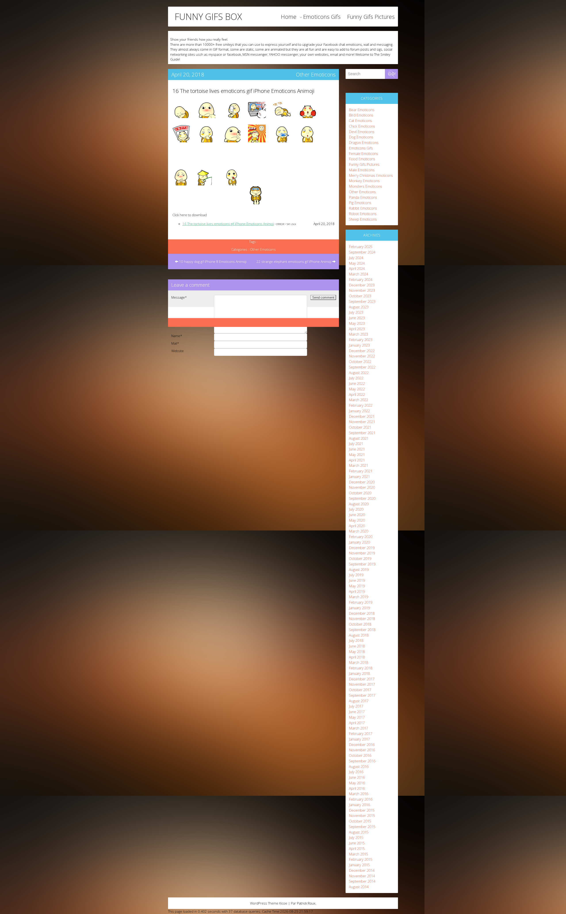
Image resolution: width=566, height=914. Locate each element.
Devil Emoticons (361, 131)
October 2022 (360, 361)
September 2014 (362, 881)
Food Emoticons (362, 158)
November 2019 (362, 552)
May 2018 (357, 651)
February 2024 (360, 279)
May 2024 (357, 263)
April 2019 (357, 591)
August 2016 (359, 766)
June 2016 (357, 777)
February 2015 (360, 859)
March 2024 (358, 274)
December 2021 (362, 416)
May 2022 (357, 388)
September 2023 (362, 301)
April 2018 (357, 657)
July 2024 (356, 257)
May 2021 (357, 454)
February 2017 (360, 733)
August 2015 (359, 832)
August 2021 (359, 438)
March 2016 (358, 793)
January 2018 (359, 673)
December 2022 (362, 350)
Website (177, 351)
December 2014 (362, 870)
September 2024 (362, 252)
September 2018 (362, 629)
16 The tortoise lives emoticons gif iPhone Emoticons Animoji (243, 90)
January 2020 (359, 542)
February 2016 (360, 799)
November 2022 (362, 356)
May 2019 (357, 585)
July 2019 (356, 574)
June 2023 (357, 317)
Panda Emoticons (363, 197)
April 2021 (357, 460)
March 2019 (358, 596)
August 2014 (359, 886)
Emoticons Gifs (321, 16)
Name (176, 336)
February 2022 (360, 405)
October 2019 (360, 558)
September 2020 (362, 498)
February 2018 (360, 667)
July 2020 (356, 509)
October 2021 (360, 427)
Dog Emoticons (361, 136)
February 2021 (360, 470)
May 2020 (357, 520)
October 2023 (360, 295)
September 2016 (362, 760)
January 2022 (359, 410)
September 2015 (362, 826)
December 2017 (362, 678)
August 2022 (359, 372)
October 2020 (360, 492)
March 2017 (358, 728)
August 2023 (359, 306)
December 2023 (362, 285)
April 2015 (357, 848)
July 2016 (356, 771)
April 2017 (357, 722)
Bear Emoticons (361, 109)
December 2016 (362, 744)
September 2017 (362, 695)
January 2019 (359, 607)
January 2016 (359, 804)
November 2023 (362, 290)
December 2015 (362, 810)
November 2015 (362, 815)
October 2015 (360, 821)
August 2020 (359, 503)
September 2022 (362, 367)
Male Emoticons (362, 169)
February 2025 (360, 246)
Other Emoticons (316, 74)
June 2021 (357, 449)
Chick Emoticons (362, 126)
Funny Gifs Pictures (371, 16)
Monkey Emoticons (364, 180)
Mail (175, 343)
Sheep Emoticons (363, 219)
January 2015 (359, 864)
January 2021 (359, 476)
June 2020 (357, 514)
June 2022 (357, 383)
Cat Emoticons (360, 120)
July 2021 (356, 443)
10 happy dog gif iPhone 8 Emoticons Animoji (212, 261)
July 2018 (356, 640)
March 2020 (358, 531)
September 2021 (362, 432)
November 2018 (362, 618)
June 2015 (357, 842)
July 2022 (356, 377)
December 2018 (362, 613)
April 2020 (357, 525)
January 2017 (359, 739)
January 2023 (359, 345)
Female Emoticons (363, 153)
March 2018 (358, 662)
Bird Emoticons (361, 115)
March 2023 (358, 334)
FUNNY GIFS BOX (208, 16)
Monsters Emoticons (365, 186)
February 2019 (360, 602)
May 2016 (357, 782)
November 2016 (362, 749)
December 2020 (362, 482)
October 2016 (360, 755)
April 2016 (357, 788)
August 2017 (359, 700)
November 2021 (362, 421)
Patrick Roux (306, 903)
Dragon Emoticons (364, 142)
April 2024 (357, 268)
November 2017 (362, 684)
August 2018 (359, 635)
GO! (392, 74)
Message (179, 297)
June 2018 (357, 646)
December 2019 (362, 547)
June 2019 (357, 580)
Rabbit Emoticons (363, 208)
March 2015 (358, 854)
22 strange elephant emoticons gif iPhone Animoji (294, 261)
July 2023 (356, 312)
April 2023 (357, 328)
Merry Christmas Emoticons (371, 175)
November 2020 (362, 487)
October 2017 (360, 689)
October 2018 (360, 624)
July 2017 (356, 706)
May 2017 (357, 717)
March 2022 (358, 399)
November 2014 (362, 875)
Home (288, 16)
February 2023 (360, 339)
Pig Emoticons (360, 202)
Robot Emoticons (363, 213)
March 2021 (358, 465)
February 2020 (360, 536)
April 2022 (357, 394)
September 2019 (362, 564)
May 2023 (357, 323)
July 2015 (356, 837)
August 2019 (359, 569)
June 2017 (357, 711)
